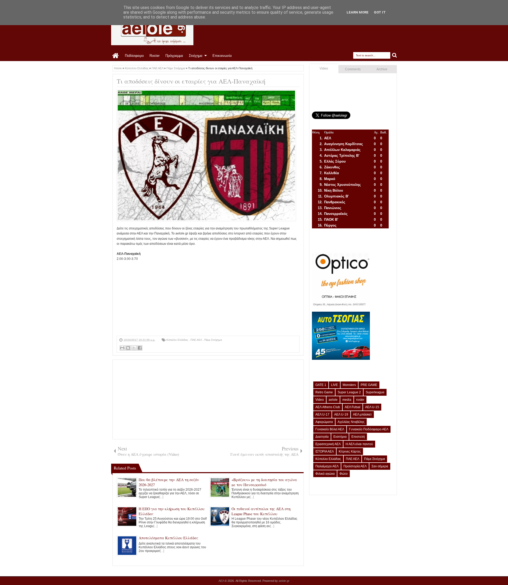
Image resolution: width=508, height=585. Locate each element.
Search (394, 55)
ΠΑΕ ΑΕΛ (196, 339)
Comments (353, 69)
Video (324, 68)
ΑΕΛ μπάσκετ (362, 414)
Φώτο (343, 474)
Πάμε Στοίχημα (213, 339)
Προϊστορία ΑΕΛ (355, 466)
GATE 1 (320, 385)
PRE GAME (369, 385)
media (346, 400)
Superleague (375, 392)
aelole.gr (284, 580)
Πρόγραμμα (174, 56)
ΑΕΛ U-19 (341, 414)
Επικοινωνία (222, 56)
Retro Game (324, 392)
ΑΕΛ (222, 580)
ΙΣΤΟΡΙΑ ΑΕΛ (324, 451)
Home (116, 55)
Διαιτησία (322, 437)
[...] (161, 497)
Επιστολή (358, 437)
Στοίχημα (195, 56)
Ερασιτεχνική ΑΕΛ (328, 444)
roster (360, 400)
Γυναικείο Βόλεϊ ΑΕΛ (329, 429)
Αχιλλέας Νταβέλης (351, 422)
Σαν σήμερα (379, 466)
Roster (154, 56)
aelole (333, 400)
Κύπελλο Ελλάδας (177, 339)
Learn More (358, 12)
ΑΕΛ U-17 (322, 414)
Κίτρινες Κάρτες (350, 451)
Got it (380, 12)
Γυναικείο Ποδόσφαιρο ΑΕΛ (368, 429)
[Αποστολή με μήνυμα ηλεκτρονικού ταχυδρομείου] (122, 348)
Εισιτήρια (340, 437)
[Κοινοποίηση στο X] (134, 348)
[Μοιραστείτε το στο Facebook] (139, 348)
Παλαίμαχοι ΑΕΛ (327, 466)
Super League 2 (349, 392)
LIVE (334, 385)
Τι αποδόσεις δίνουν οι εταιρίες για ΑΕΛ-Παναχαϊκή (191, 81)
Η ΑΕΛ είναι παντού (359, 444)
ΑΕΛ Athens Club (327, 407)
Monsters (349, 385)
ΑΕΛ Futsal (352, 407)
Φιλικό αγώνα (325, 474)
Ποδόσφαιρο (134, 56)
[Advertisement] (208, 299)
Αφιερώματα (324, 422)
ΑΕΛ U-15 (372, 407)
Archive (382, 69)
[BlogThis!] (128, 348)
